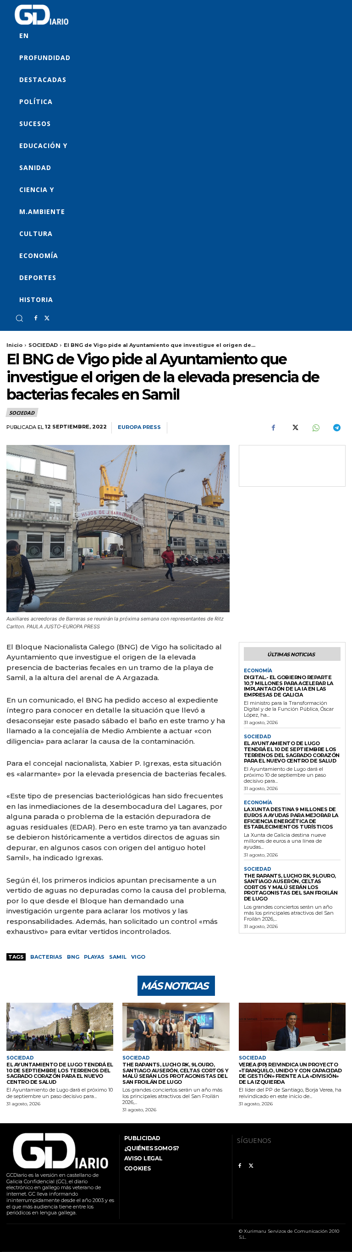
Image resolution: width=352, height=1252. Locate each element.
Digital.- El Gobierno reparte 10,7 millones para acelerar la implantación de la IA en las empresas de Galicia (288, 686)
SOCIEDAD (43, 345)
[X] (46, 318)
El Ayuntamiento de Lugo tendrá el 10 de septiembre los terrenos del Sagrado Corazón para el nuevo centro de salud (292, 752)
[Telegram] (336, 428)
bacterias (46, 957)
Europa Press (139, 427)
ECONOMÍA (258, 671)
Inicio (14, 345)
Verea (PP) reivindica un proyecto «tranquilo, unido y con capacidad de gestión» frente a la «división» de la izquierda (290, 1073)
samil (117, 957)
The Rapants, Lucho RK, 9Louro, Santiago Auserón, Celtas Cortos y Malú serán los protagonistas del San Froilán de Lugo (291, 887)
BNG (73, 957)
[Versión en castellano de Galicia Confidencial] (41, 15)
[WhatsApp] (315, 428)
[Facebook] (35, 318)
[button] (19, 318)
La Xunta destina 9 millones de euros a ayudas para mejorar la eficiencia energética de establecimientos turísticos (291, 818)
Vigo (138, 957)
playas (94, 957)
